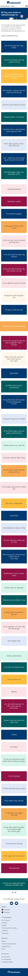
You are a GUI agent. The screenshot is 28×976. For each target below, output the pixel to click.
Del (15, 892)
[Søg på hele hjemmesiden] (23, 6)
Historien (4, 923)
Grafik (3, 949)
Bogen (12, 6)
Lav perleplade (6, 959)
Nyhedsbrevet (6, 946)
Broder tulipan (6, 957)
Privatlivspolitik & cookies (9, 928)
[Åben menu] (26, 6)
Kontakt (4, 925)
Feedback (5, 930)
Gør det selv (5, 954)
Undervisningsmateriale (9, 944)
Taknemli (14, 2)
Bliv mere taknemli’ (5, 6)
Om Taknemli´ (6, 920)
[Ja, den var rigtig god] (11, 903)
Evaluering (5, 933)
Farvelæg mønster (7, 962)
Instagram (7, 909)
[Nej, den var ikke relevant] (16, 903)
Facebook (7, 912)
